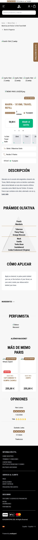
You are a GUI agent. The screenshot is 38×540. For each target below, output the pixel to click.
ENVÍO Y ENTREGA (8, 484)
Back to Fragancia (9, 30)
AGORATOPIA (8, 519)
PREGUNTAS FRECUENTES (10, 487)
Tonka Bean (19, 244)
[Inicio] (19, 6)
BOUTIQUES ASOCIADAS (10, 467)
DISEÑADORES (7, 504)
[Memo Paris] (15, 93)
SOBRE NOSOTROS (8, 456)
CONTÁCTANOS (7, 462)
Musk (19, 239)
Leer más (5, 194)
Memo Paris (11, 23)
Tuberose (19, 229)
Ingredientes (7, 302)
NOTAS (5, 501)
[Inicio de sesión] (29, 6)
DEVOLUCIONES (7, 482)
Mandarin (19, 224)
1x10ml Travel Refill (6, 139)
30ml (17, 137)
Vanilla (19, 241)
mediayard (13, 533)
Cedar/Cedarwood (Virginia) (19, 250)
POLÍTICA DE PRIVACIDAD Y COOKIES (13, 464)
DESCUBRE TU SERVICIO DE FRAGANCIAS (15, 498)
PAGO (4, 479)
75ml (26, 137)
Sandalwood (19, 247)
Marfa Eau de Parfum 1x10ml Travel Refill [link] (14, 26)
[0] (34, 6)
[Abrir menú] (9, 6)
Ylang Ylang (19, 232)
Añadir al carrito (26, 123)
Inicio (3, 23)
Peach (19, 221)
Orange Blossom (19, 235)
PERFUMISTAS (7, 507)
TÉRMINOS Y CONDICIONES (10, 459)
